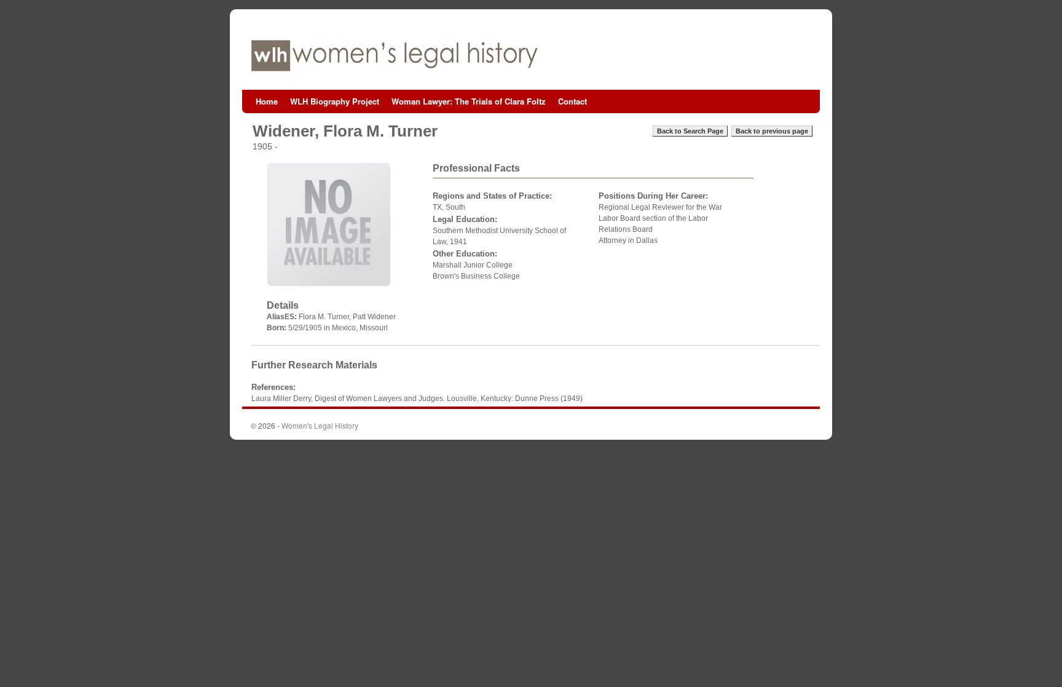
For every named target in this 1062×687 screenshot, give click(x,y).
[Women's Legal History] (531, 56)
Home (267, 101)
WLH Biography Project (334, 101)
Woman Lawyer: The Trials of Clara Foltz (468, 101)
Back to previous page (772, 131)
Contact (572, 101)
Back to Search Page (690, 131)
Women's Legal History (319, 425)
